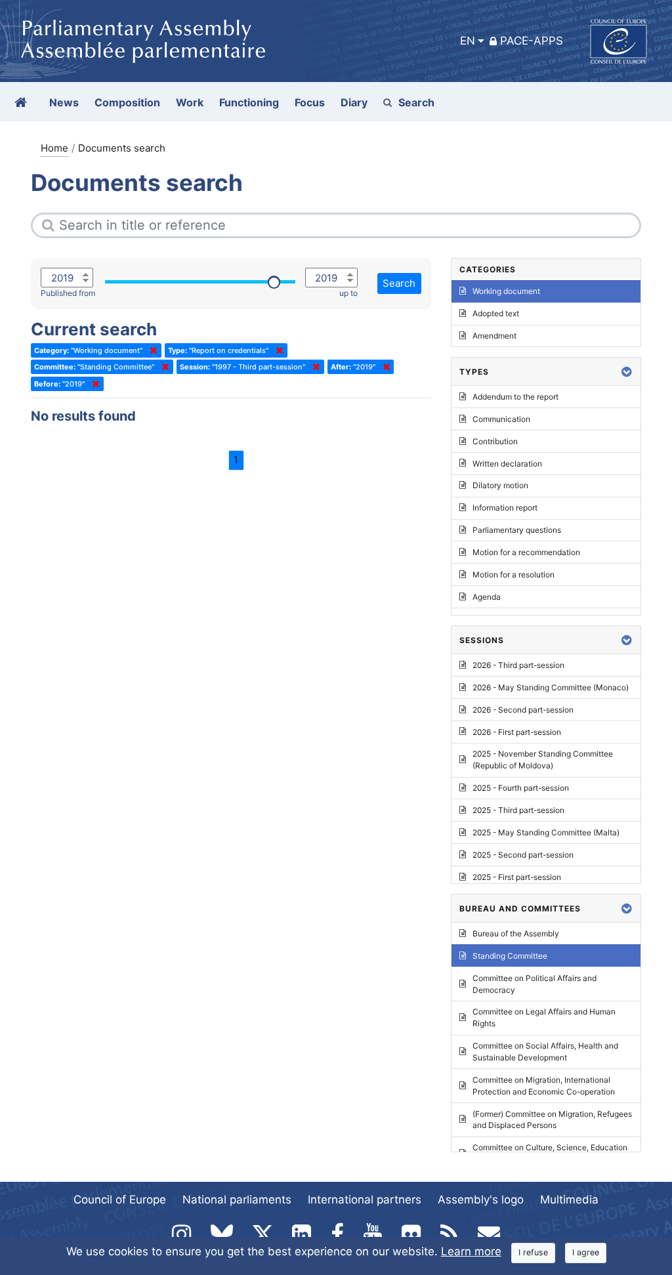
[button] (626, 372)
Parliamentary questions (516, 530)
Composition (127, 102)
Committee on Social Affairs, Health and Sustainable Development (545, 1051)
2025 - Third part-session (518, 810)
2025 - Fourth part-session (520, 788)
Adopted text (495, 313)
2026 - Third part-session (518, 665)
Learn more (471, 1251)
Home (54, 148)
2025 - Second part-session (523, 855)
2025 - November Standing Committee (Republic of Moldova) (542, 759)
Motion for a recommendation (526, 552)
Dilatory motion (500, 485)
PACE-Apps (531, 40)
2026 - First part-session (516, 732)
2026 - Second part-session (523, 710)
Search (416, 102)
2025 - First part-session (516, 877)
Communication (501, 419)
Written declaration (507, 464)
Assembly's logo (481, 1199)
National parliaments (236, 1199)
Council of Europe (120, 1199)
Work (189, 102)
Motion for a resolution (513, 574)
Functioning (249, 102)
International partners (364, 1199)
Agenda (486, 597)
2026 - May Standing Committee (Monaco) (550, 687)
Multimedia (569, 1199)
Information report (504, 507)
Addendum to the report (515, 397)
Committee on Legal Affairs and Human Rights (544, 1017)
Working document (506, 291)
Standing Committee (509, 956)
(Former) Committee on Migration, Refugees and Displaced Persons (552, 1120)
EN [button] (467, 40)
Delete (151, 350)
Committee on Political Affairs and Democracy (534, 984)
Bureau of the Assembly (515, 933)
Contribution (495, 441)
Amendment (494, 336)
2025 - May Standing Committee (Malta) (546, 832)
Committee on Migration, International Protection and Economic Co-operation (543, 1086)
